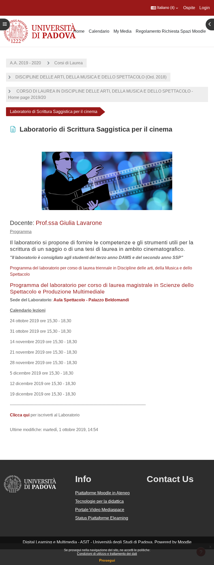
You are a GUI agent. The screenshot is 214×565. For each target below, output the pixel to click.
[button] (164, 8)
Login (204, 7)
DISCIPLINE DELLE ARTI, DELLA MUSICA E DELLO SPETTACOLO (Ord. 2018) (91, 77)
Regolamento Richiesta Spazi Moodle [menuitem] (171, 31)
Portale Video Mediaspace (99, 509)
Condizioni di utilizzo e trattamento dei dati (107, 554)
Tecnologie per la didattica (99, 501)
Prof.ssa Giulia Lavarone (69, 222)
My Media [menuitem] (123, 31)
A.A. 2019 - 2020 (25, 63)
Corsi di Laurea (68, 63)
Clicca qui (19, 415)
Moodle (185, 542)
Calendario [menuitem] (99, 31)
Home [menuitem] (79, 31)
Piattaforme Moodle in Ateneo (102, 493)
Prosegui (107, 560)
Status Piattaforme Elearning (101, 518)
